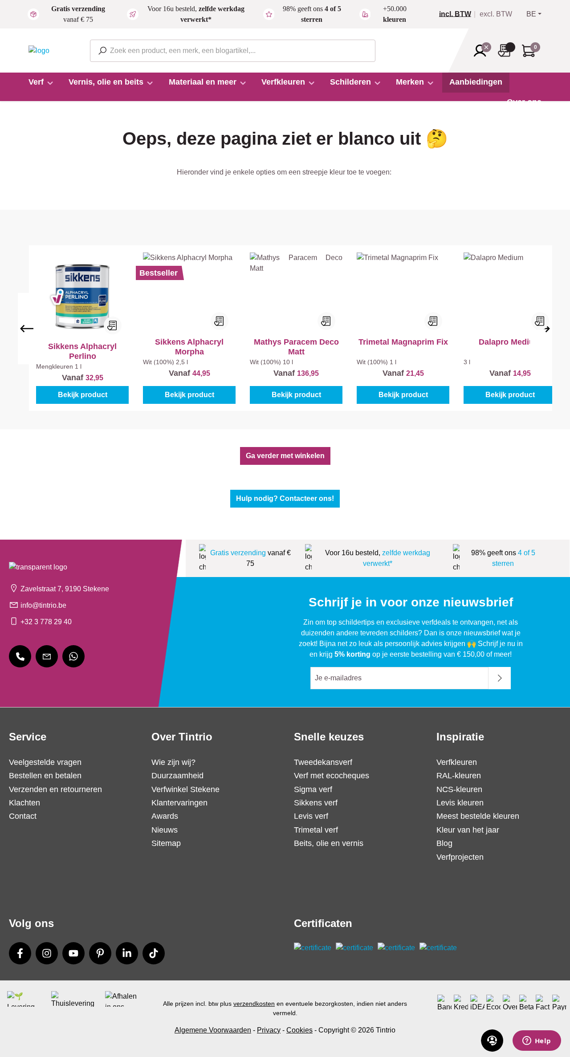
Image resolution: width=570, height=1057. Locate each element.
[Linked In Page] (127, 953)
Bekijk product (82, 394)
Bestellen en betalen (45, 775)
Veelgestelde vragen (45, 762)
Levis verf (311, 816)
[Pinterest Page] (100, 953)
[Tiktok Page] (153, 953)
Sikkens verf (316, 802)
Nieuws (164, 829)
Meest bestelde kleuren (477, 816)
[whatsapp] (73, 656)
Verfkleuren (456, 762)
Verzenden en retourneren (55, 789)
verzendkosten (254, 1003)
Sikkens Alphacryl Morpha (189, 346)
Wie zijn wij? (173, 762)
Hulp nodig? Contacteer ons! (285, 498)
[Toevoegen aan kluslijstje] (113, 325)
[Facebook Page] (20, 953)
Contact (23, 816)
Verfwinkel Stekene (185, 789)
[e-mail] (47, 656)
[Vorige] (26, 328)
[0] (458, 14)
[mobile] (20, 656)
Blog (444, 843)
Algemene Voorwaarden (213, 1030)
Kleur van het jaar (467, 829)
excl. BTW (496, 14)
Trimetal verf (316, 829)
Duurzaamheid (177, 775)
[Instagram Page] (47, 953)
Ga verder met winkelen (285, 455)
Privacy (269, 1030)
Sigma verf (313, 789)
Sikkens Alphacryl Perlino (82, 351)
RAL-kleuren (458, 775)
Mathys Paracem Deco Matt (296, 346)
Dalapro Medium (510, 341)
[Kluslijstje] (506, 50)
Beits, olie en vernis (328, 843)
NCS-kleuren (459, 789)
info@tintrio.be (43, 605)
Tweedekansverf (323, 762)
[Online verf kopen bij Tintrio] (38, 50)
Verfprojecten (460, 857)
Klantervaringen (179, 802)
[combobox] (232, 51)
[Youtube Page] (73, 953)
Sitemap (166, 843)
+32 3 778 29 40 (46, 622)
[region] (285, 328)
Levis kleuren (460, 802)
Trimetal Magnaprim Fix (403, 341)
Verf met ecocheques (331, 775)
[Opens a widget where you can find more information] (536, 1041)
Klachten (24, 802)
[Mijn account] (482, 50)
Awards (164, 816)
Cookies (299, 1030)
